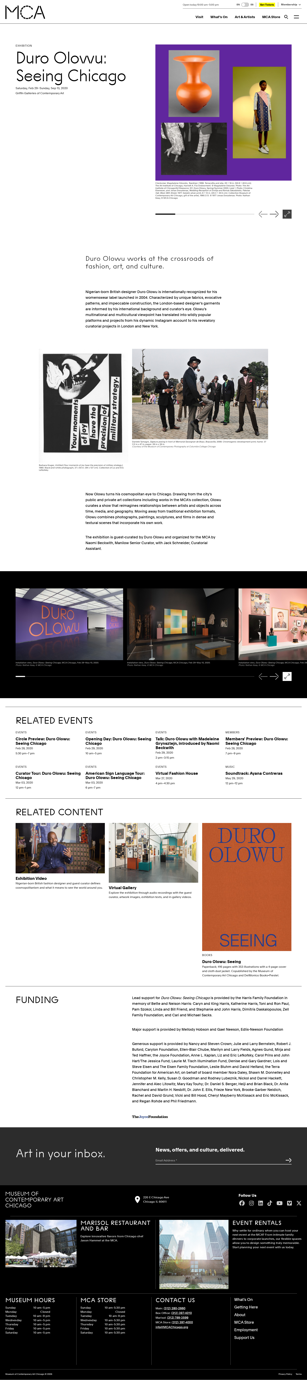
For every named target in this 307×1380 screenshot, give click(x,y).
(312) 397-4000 (182, 1322)
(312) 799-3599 (178, 1317)
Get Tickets (267, 4)
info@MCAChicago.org (172, 1327)
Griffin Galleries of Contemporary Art (40, 93)
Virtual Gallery (122, 887)
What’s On (219, 17)
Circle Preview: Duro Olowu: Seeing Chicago (43, 741)
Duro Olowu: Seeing (221, 961)
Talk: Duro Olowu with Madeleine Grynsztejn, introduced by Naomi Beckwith (187, 743)
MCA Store (271, 17)
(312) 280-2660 (174, 1308)
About (239, 1314)
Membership (289, 4)
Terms (299, 1374)
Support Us (244, 1337)
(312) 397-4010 (181, 1313)
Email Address (166, 1160)
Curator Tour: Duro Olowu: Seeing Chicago (48, 775)
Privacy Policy (285, 1374)
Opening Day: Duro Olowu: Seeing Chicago (118, 741)
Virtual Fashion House (177, 773)
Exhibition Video (31, 878)
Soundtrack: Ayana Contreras (253, 773)
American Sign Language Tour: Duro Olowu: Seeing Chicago (115, 775)
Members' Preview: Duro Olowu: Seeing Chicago (256, 741)
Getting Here (246, 1307)
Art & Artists (245, 17)
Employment (246, 1329)
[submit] (288, 1160)
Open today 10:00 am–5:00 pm (201, 4)
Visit (199, 17)
